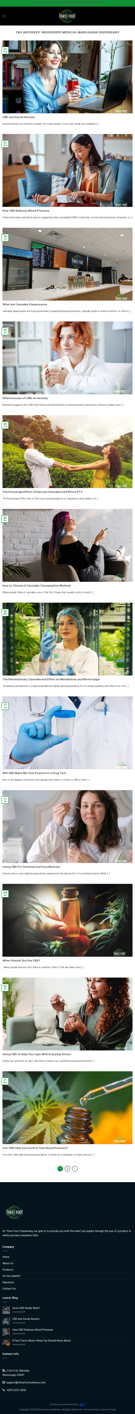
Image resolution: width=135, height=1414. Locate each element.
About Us (7, 1263)
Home (5, 1256)
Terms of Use (108, 1409)
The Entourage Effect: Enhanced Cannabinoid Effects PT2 (42, 491)
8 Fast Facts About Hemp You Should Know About (41, 1340)
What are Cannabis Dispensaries (24, 304)
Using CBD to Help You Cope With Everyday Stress (36, 1054)
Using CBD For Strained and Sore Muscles (31, 866)
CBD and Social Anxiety (18, 117)
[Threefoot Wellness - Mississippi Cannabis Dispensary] (67, 16)
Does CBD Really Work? (26, 1308)
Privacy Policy (91, 1409)
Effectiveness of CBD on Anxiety (25, 398)
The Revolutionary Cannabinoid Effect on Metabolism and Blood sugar (51, 679)
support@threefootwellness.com (25, 1382)
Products (7, 1269)
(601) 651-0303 (17, 1390)
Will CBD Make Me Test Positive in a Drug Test (34, 773)
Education (8, 1282)
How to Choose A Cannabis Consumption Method (36, 585)
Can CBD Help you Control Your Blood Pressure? (35, 1148)
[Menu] (4, 16)
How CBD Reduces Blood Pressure (25, 210)
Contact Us (9, 1288)
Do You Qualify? (11, 1276)
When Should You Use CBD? (21, 960)
